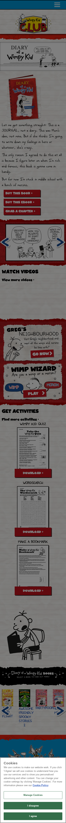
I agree (33, 816)
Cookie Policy (40, 785)
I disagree (33, 805)
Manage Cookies (33, 795)
